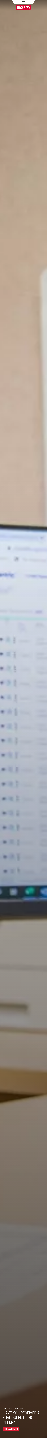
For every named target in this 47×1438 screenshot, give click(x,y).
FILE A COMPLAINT (11, 1429)
